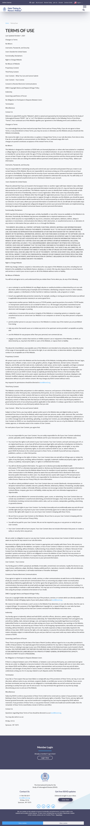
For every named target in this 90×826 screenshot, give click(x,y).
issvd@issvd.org (45, 382)
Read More (59, 815)
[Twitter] (48, 806)
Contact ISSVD (68, 2)
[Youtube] (53, 806)
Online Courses (6, 2)
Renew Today (48, 2)
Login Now (45, 758)
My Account (39, 2)
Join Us (55, 2)
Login (33, 2)
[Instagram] (43, 806)
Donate (61, 2)
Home (7, 23)
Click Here (65, 800)
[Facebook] (38, 806)
